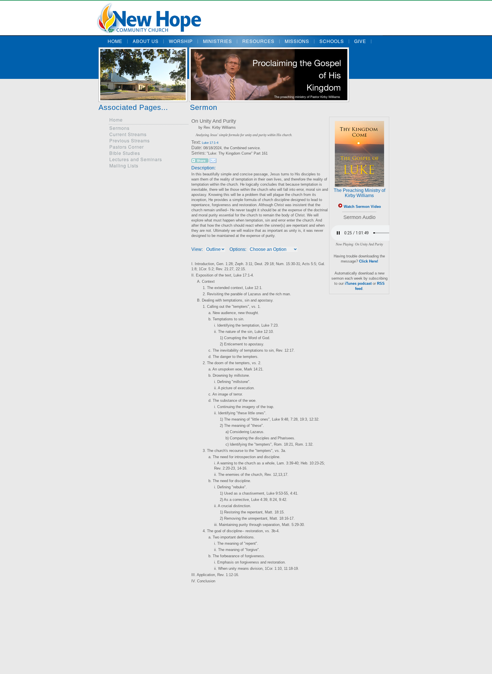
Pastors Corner (126, 147)
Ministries (217, 41)
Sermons (119, 128)
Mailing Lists (123, 165)
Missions (297, 41)
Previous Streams (129, 140)
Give (360, 41)
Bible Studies (124, 153)
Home (115, 41)
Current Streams (128, 134)
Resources (258, 41)
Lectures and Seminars (135, 159)
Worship (181, 41)
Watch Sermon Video (362, 206)
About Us (146, 41)
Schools (331, 41)
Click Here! (368, 261)
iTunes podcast (358, 283)
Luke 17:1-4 (210, 142)
